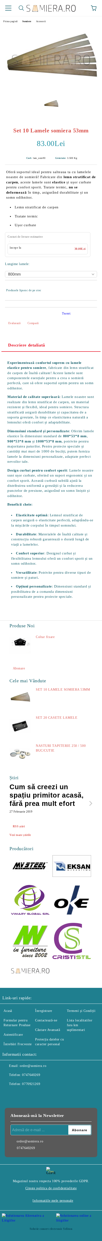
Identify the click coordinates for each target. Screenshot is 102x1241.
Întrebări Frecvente (18, 1044)
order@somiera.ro (33, 1066)
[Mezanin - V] (30, 942)
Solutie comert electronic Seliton (51, 1229)
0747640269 (31, 1075)
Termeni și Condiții (81, 1011)
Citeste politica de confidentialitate (51, 1188)
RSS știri (19, 826)
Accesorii (41, 21)
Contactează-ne (46, 1020)
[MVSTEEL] (30, 866)
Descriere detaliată (26, 345)
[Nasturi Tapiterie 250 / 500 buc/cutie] (20, 754)
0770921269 (31, 1084)
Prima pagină (10, 21)
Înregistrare (43, 1011)
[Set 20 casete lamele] (20, 726)
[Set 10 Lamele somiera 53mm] (51, 92)
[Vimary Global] (30, 900)
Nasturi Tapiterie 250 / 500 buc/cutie (61, 748)
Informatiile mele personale (52, 1200)
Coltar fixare (45, 637)
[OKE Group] (71, 900)
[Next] (89, 803)
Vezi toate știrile (20, 835)
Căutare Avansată (47, 1030)
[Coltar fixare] (20, 645)
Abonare (19, 668)
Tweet (66, 313)
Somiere (26, 21)
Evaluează (14, 323)
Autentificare (13, 1034)
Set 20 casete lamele (56, 717)
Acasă (8, 1011)
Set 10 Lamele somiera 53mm (63, 689)
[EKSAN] (71, 867)
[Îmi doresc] (90, 288)
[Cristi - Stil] (71, 941)
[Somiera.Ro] (30, 971)
